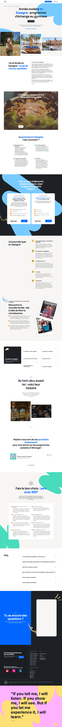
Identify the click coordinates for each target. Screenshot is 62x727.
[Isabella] (30, 427)
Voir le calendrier (31, 465)
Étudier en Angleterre (34, 655)
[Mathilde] (31, 427)
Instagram (33, 672)
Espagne (17, 6)
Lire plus (14, 520)
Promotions (42, 656)
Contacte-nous (48, 1)
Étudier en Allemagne (34, 653)
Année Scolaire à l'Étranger (10, 6)
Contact (41, 655)
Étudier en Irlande (33, 661)
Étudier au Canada (33, 656)
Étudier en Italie (33, 663)
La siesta (41, 126)
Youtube (32, 677)
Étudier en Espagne (33, 658)
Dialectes (27, 126)
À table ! (20, 126)
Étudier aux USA (33, 664)
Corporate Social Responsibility (43, 659)
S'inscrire (21, 657)
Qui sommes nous (43, 653)
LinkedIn (32, 674)
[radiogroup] (31, 126)
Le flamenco (34, 126)
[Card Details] (37, 348)
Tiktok (32, 675)
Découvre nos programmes (31, 28)
